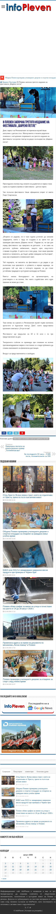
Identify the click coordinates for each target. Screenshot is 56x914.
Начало (5, 82)
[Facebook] (28, 907)
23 (50, 870)
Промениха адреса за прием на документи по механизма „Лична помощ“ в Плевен (23, 644)
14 (35, 867)
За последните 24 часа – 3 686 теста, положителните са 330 (37, 454)
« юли (4, 879)
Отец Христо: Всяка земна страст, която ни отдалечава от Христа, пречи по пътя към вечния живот (27, 496)
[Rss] (26, 907)
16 (50, 867)
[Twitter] (30, 907)
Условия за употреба (33, 911)
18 (13, 870)
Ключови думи (42, 772)
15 (43, 867)
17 (5, 870)
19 (20, 870)
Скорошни (6, 772)
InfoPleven (19, 911)
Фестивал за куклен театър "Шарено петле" (31, 439)
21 (35, 870)
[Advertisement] (28, 41)
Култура (13, 82)
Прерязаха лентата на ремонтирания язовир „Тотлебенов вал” (15, 447)
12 (20, 867)
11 (13, 867)
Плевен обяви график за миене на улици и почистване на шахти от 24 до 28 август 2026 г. (27, 607)
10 (5, 867)
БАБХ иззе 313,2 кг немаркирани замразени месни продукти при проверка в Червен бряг (25, 571)
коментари (29, 772)
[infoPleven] (28, 7)
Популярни (17, 772)
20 (28, 870)
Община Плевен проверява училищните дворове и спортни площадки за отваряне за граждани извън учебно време (25, 533)
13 (28, 867)
